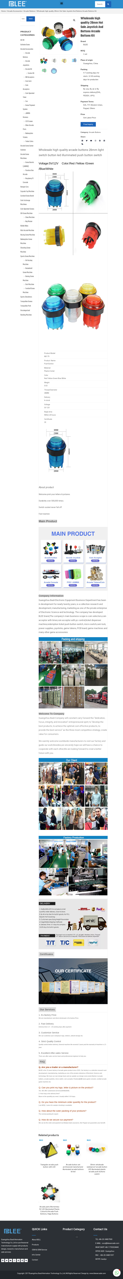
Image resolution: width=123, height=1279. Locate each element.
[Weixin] (82, 144)
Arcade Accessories (14, 11)
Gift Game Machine (26, 213)
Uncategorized (25, 310)
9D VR (22, 40)
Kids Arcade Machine (27, 230)
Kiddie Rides (24, 226)
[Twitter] (86, 140)
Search (31, 19)
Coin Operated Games (27, 209)
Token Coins (29, 141)
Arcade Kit (28, 69)
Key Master (28, 221)
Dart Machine (29, 284)
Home (3, 11)
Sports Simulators (26, 297)
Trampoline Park (25, 306)
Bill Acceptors (29, 77)
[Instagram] (95, 140)
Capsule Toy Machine (27, 191)
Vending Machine (26, 315)
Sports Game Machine (27, 256)
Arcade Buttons (29, 11)
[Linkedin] (104, 140)
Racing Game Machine (27, 235)
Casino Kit (31, 73)
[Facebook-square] (82, 140)
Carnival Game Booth (27, 196)
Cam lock (28, 81)
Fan (26, 101)
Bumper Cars (24, 187)
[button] (62, 3)
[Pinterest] (100, 140)
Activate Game (25, 44)
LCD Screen (29, 121)
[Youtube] (91, 140)
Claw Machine (29, 217)
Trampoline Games (26, 301)
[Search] (108, 4)
